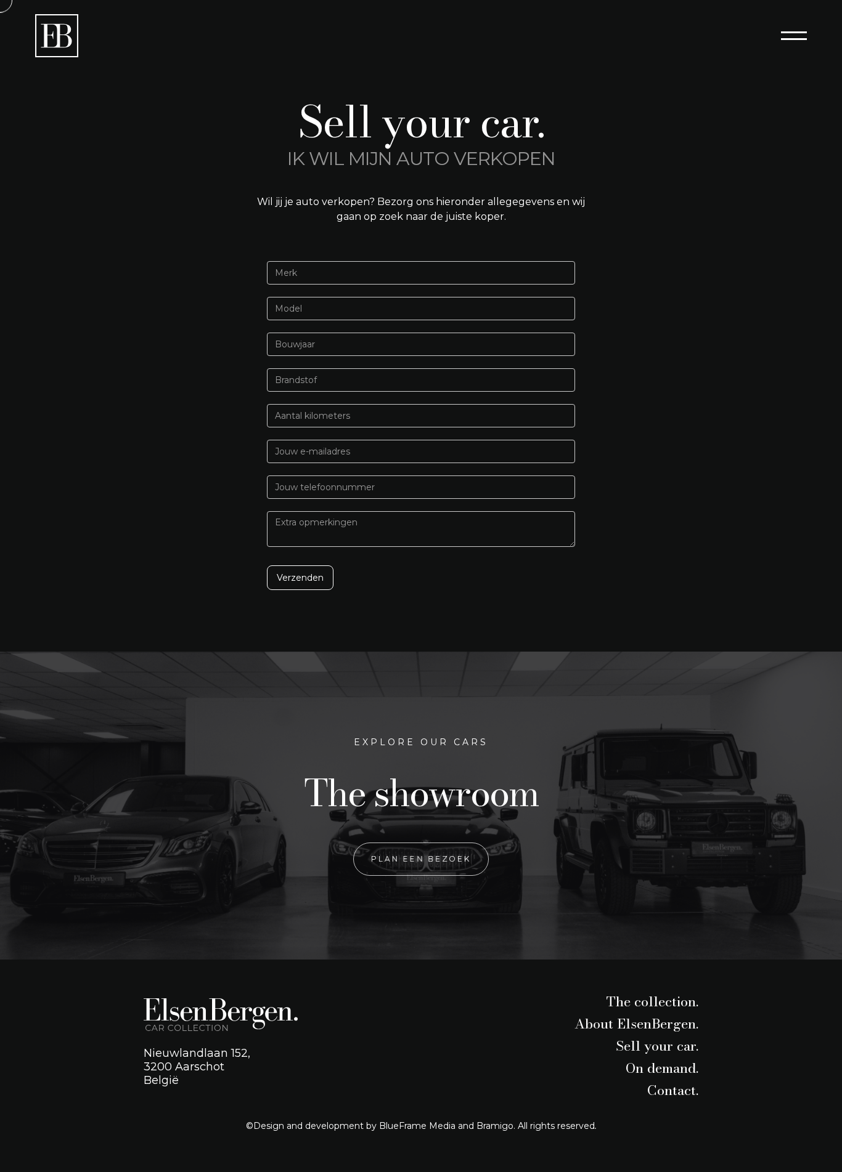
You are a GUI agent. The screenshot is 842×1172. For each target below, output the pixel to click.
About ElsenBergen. (636, 1024)
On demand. (662, 1068)
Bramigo (494, 1125)
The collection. (652, 1001)
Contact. (672, 1090)
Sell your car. (657, 1046)
